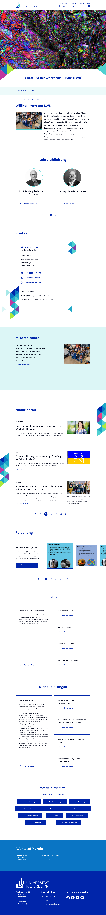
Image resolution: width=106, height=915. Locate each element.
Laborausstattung (32, 815)
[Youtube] (82, 897)
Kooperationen (81, 808)
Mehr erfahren (28, 565)
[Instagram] (68, 897)
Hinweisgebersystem (54, 904)
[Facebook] (73, 897)
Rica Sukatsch (29, 247)
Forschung (81, 802)
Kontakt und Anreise (56, 808)
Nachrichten (37, 822)
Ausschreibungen (31, 802)
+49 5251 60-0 (21, 904)
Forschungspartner (30, 808)
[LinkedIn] (77, 897)
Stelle (48, 860)
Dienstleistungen (21, 90)
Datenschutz (51, 900)
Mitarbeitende (79, 815)
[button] (64, 4)
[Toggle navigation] (33, 90)
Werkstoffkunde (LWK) (30, 6)
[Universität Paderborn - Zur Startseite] (18, 5)
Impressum (50, 896)
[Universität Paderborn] (53, 882)
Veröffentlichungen (71, 822)
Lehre (56, 815)
